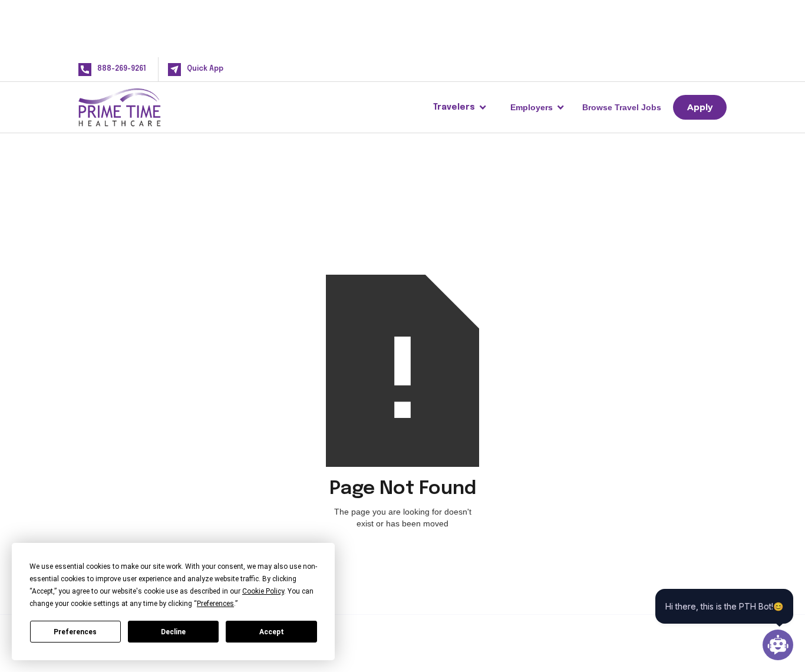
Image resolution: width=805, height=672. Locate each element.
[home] (138, 107)
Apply (699, 107)
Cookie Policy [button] (263, 591)
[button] (460, 107)
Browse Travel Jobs (621, 107)
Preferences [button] (215, 603)
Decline (173, 632)
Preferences (75, 632)
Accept (271, 632)
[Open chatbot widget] (778, 645)
